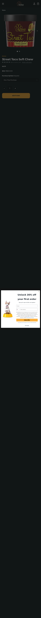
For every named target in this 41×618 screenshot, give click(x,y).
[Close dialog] (39, 291)
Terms (33, 317)
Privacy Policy (29, 317)
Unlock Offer (27, 320)
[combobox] (18, 309)
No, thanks (27, 325)
